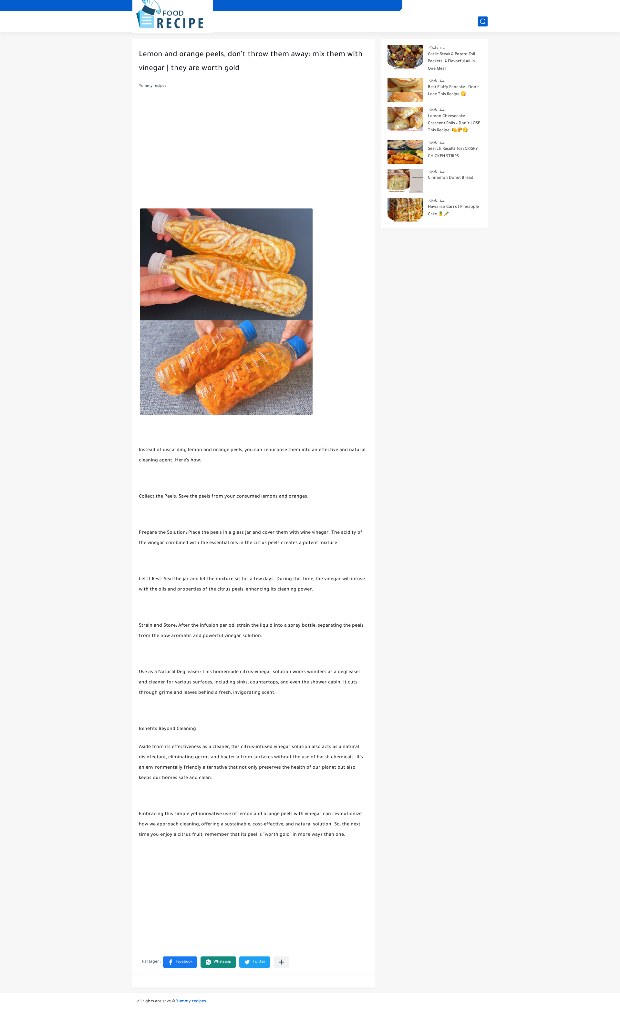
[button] (180, 962)
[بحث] (483, 21)
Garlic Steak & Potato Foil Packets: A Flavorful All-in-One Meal (452, 61)
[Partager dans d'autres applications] (281, 962)
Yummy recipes (191, 1001)
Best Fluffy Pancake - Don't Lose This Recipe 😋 (453, 91)
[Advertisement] (253, 155)
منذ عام (439, 47)
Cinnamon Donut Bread (450, 178)
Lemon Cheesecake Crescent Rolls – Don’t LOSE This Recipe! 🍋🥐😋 (454, 123)
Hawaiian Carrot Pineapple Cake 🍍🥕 (453, 211)
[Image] (405, 57)
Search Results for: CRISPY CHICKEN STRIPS (453, 152)
